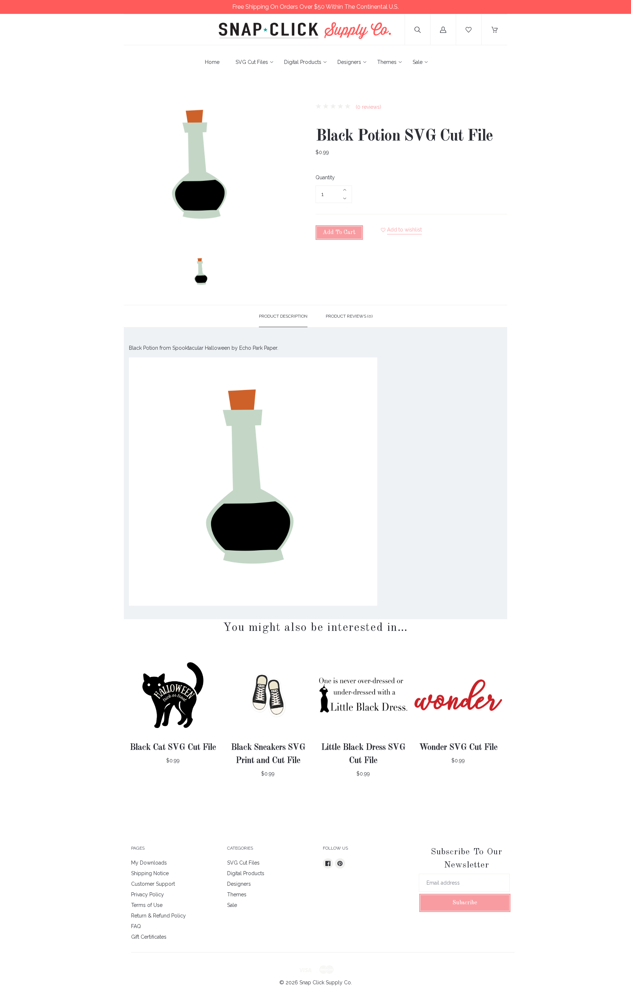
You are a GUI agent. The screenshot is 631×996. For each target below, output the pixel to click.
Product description (283, 316)
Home (212, 62)
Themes (387, 62)
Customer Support (153, 884)
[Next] (270, 273)
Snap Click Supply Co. (325, 982)
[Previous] (132, 273)
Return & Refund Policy (158, 916)
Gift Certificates (149, 937)
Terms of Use (146, 905)
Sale (417, 62)
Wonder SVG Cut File (458, 747)
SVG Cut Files (252, 62)
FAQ (136, 926)
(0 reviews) (367, 107)
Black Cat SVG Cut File (173, 747)
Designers (349, 62)
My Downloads (149, 863)
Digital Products (302, 62)
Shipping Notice (150, 873)
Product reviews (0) (349, 316)
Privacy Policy (147, 894)
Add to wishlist (404, 230)
